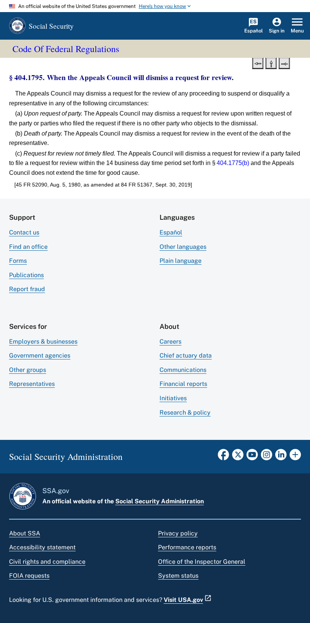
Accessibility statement (42, 547)
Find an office (28, 246)
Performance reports (187, 547)
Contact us (24, 232)
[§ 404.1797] (284, 62)
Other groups (27, 369)
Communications (183, 369)
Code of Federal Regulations (65, 49)
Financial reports (183, 383)
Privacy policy (178, 533)
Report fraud (27, 289)
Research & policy (185, 412)
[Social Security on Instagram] (266, 457)
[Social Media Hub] (295, 457)
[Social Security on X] (237, 457)
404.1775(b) (233, 163)
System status (178, 575)
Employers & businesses (43, 341)
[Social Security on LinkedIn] (281, 457)
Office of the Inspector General (201, 561)
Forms (18, 260)
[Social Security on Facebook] (223, 457)
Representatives (32, 383)
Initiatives (173, 398)
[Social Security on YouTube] (252, 457)
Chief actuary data (186, 355)
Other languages (183, 246)
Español (171, 232)
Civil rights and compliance (47, 561)
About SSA (24, 533)
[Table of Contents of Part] (271, 62)
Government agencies (39, 355)
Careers (170, 341)
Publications (26, 275)
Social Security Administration (159, 501)
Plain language (181, 260)
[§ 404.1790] (258, 62)
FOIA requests (29, 575)
